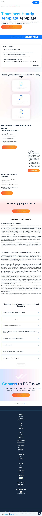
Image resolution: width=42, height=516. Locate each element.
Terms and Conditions (22, 511)
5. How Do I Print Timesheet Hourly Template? (12, 59)
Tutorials (21, 427)
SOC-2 (21, 456)
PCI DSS (21, 458)
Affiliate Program (21, 419)
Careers (21, 416)
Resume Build (21, 472)
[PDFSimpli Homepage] (6, 2)
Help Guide (21, 435)
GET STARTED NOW (21, 211)
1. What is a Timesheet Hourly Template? (11, 49)
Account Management (21, 442)
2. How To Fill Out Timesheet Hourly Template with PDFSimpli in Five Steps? (18, 52)
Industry (21, 467)
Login (36, 2)
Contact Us (21, 437)
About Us (21, 418)
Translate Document (9, 147)
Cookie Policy (13, 511)
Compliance (31, 511)
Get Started (11, 27)
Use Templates (7, 193)
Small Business (21, 470)
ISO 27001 (21, 459)
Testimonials (20, 449)
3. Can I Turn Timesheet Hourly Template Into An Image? (14, 54)
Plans (21, 465)
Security (37, 511)
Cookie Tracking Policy (13, 514)
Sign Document (33, 170)
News (21, 425)
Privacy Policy (5, 511)
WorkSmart (21, 428)
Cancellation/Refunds (21, 440)
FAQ (21, 434)
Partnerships (20, 447)
